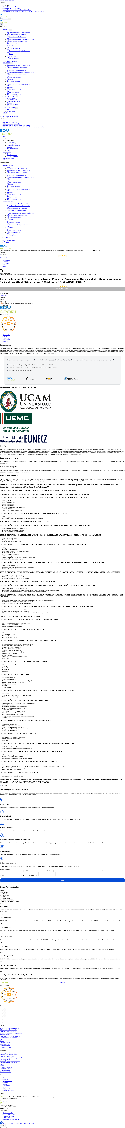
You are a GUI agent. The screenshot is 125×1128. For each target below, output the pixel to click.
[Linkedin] (4, 1016)
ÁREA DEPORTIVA (9, 108)
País (102, 871)
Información (6, 260)
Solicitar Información (6, 116)
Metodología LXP (12, 99)
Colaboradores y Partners (13, 101)
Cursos (5, 1077)
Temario (5, 261)
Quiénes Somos (11, 98)
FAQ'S (5, 113)
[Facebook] (4, 1013)
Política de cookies (8, 1113)
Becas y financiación (12, 104)
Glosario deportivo (12, 111)
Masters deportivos (8, 201)
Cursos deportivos (8, 165)
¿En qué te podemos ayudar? (30, 875)
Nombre (2, 871)
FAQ (4, 159)
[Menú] (9, 19)
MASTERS (6, 63)
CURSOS (6, 29)
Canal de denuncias (8, 1116)
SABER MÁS (62, 982)
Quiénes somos (7, 1081)
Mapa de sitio (7, 1088)
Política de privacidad (9, 1114)
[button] (15, 116)
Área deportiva (7, 152)
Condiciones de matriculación (11, 1119)
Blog (8, 109)
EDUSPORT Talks (8, 158)
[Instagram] (4, 1010)
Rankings (9, 103)
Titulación (6, 263)
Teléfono (50, 871)
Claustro (9, 106)
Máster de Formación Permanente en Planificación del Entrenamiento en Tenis (24, 11)
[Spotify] (4, 1019)
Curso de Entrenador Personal (11, 7)
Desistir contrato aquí (9, 1090)
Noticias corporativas (12, 156)
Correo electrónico (76, 871)
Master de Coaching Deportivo (11, 8)
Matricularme (3, 257)
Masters (5, 1079)
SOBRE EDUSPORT (9, 96)
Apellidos (26, 871)
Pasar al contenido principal (7, 0)
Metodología (6, 265)
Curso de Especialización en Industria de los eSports (17, 10)
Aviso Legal (6, 1117)
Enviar (63, 880)
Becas (5, 1084)
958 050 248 (5, 1101)
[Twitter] (4, 1022)
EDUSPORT (3, 136)
